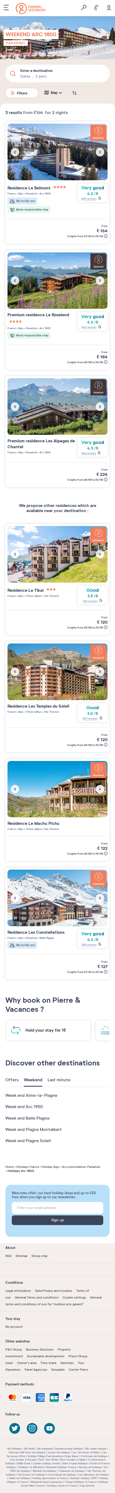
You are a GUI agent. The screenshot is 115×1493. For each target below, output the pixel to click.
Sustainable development (45, 1356)
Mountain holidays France (61, 1467)
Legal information (18, 1291)
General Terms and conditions (37, 1297)
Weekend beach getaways (46, 1482)
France (11, 193)
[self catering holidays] (30, 8)
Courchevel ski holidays (62, 1474)
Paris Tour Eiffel (48, 1459)
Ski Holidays (14, 1448)
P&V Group (13, 1349)
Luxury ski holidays (59, 1452)
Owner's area (26, 1363)
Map (54, 93)
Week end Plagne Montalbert (33, 1129)
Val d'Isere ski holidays (31, 1474)
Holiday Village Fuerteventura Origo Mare (53, 1456)
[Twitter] (14, 1428)
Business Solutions (40, 1349)
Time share (48, 1363)
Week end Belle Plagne (27, 1118)
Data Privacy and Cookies (53, 1291)
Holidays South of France (62, 1485)
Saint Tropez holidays (75, 1463)
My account (14, 1327)
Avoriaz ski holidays (90, 1467)
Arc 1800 (45, 193)
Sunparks (58, 1369)
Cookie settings (74, 1297)
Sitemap (22, 1256)
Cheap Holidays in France (80, 1482)
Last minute (59, 1080)
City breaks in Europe (23, 1459)
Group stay (40, 1256)
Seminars (67, 1363)
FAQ (8, 1256)
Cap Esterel (87, 1485)
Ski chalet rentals (95, 1448)
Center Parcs (78, 1369)
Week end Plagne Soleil (28, 1140)
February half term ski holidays (27, 1452)
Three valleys (33, 596)
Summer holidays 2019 (83, 1478)
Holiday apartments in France (50, 1478)
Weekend (33, 1080)
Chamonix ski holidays (72, 1471)
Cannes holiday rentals (46, 1463)
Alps (21, 193)
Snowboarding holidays (69, 1448)
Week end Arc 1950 (24, 1106)
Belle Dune (23, 1463)
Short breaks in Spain (73, 1459)
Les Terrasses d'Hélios (86, 1452)
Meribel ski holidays (44, 1471)
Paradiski (15, 43)
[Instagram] (32, 1428)
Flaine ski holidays (19, 1478)
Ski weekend (45, 1448)
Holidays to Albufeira (31, 1467)
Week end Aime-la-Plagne (31, 1095)
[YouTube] (49, 1428)
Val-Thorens (51, 596)
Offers (11, 1080)
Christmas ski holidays (93, 1456)
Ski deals (29, 1448)
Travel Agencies (35, 1369)
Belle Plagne (46, 938)
